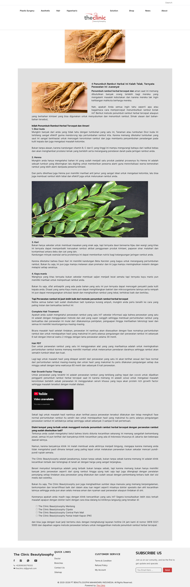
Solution (114, 10)
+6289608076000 (24, 565)
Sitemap (58, 572)
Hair (58, 10)
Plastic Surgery (27, 10)
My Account (100, 570)
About (164, 10)
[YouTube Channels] (35, 561)
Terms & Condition (103, 560)
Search (168, 2)
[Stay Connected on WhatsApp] (28, 561)
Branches (58, 563)
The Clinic (100, 585)
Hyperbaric (72, 10)
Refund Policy (101, 565)
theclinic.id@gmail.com (26, 568)
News (147, 10)
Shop (131, 10)
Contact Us (59, 567)
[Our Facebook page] (15, 561)
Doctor (57, 558)
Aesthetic (45, 10)
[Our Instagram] (21, 561)
